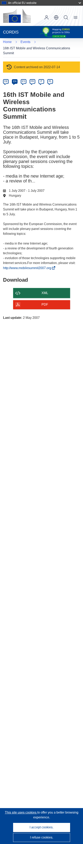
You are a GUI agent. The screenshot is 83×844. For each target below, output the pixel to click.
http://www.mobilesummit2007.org (28, 268)
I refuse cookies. (41, 837)
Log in (46, 17)
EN (15, 81)
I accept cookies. (41, 827)
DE (6, 81)
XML (45, 293)
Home (7, 42)
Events (25, 42)
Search (65, 17)
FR (32, 81)
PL (50, 81)
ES (23, 81)
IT (41, 81)
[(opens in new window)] (17, 16)
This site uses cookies (21, 812)
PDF (45, 304)
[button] (56, 17)
